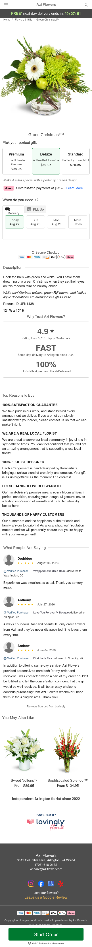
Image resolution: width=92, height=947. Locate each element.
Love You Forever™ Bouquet (51, 612)
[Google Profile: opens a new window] (51, 884)
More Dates (77, 222)
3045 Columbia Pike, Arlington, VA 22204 (46, 860)
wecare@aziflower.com (46, 869)
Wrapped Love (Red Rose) (50, 571)
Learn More (74, 188)
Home (6, 19)
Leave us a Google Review (46, 897)
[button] (82, 937)
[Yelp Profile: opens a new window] (61, 884)
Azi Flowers (46, 4)
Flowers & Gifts (23, 19)
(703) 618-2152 (46, 864)
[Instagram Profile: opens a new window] (31, 884)
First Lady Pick (42, 658)
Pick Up (38, 209)
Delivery (13, 212)
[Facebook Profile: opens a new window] (41, 884)
